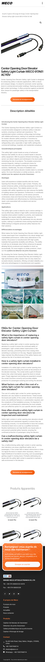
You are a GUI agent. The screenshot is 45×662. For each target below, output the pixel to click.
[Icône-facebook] (5, 594)
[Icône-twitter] (9, 594)
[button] (42, 3)
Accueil (4, 14)
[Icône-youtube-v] (18, 594)
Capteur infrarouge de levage (16, 14)
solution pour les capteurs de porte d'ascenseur (18, 174)
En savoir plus (12, 520)
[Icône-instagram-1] (14, 594)
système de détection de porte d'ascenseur (22, 250)
